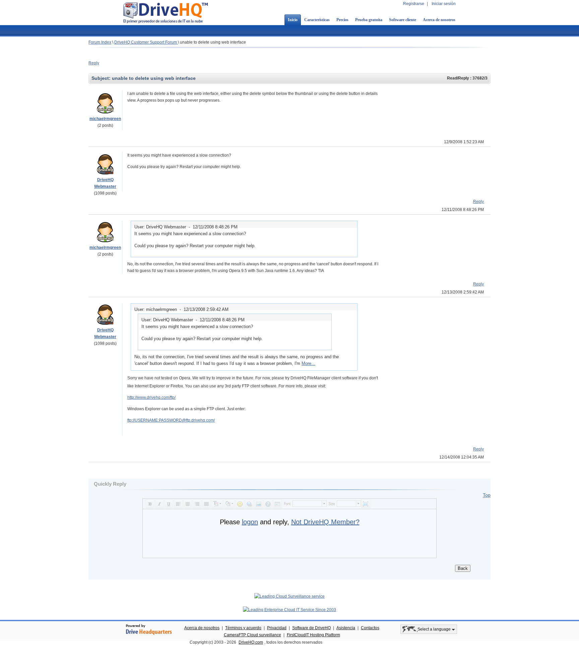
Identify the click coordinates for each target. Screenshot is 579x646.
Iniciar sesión (444, 3)
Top (487, 495)
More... (308, 363)
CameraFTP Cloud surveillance (252, 635)
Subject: (101, 78)
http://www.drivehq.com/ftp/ (151, 397)
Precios (342, 19)
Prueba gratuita (368, 19)
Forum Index (99, 42)
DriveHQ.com (251, 642)
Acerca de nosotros (439, 19)
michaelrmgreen (105, 118)
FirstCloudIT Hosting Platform (313, 635)
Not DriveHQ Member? (325, 522)
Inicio (293, 19)
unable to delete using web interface (213, 42)
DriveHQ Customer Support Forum (146, 42)
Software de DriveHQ (311, 628)
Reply (93, 63)
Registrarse (413, 3)
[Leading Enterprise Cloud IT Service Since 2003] (289, 609)
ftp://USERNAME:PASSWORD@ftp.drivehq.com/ (171, 420)
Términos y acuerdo (243, 628)
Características (317, 19)
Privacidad (276, 628)
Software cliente (402, 19)
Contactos (370, 628)
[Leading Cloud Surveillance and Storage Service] (289, 596)
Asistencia (345, 628)
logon (250, 522)
